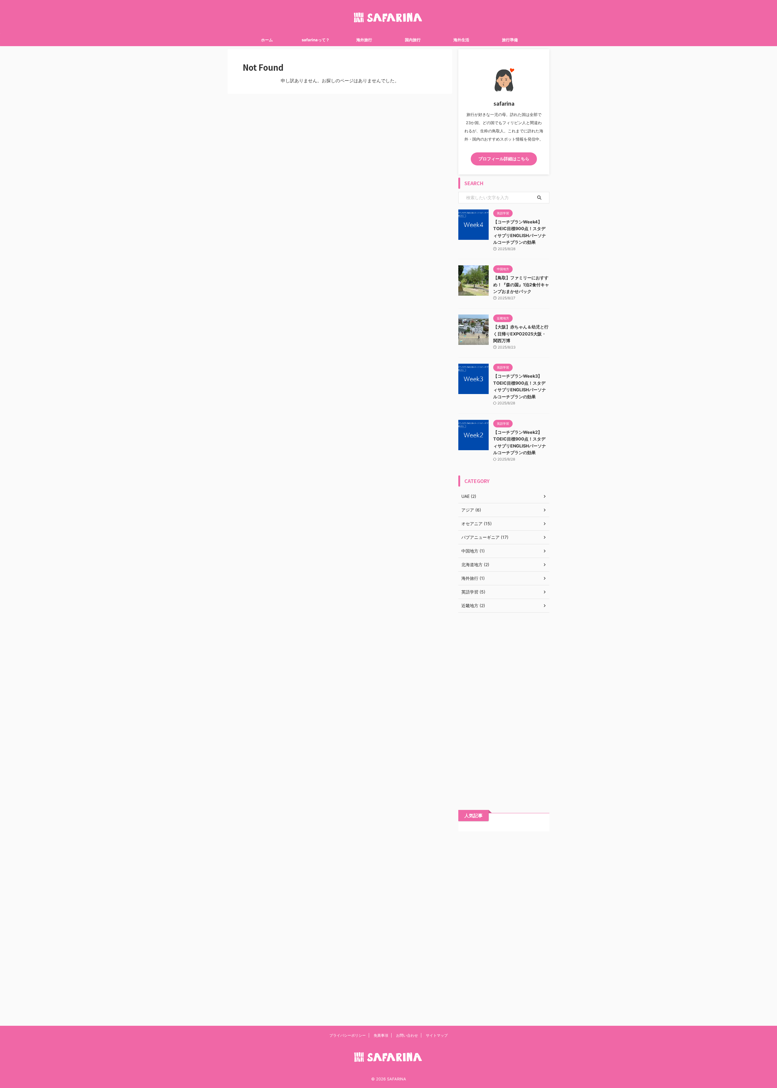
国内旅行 (413, 39)
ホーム (267, 39)
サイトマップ (437, 1035)
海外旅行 (364, 39)
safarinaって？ (316, 39)
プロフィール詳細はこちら (503, 158)
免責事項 (381, 1035)
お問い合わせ (407, 1035)
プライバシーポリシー (347, 1035)
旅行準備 (510, 39)
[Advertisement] (503, 707)
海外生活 (461, 39)
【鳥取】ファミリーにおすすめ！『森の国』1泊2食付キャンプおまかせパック (521, 284)
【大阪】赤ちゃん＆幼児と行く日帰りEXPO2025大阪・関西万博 (520, 333)
